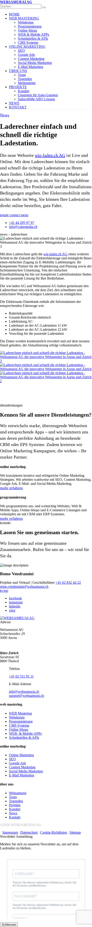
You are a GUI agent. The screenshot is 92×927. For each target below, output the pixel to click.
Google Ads (26, 55)
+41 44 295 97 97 (21, 223)
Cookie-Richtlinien (53, 832)
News (4, 115)
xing (12, 610)
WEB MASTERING (24, 18)
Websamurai (17, 793)
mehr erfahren (11, 488)
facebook (15, 598)
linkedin (14, 606)
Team (22, 75)
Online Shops (27, 30)
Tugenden (25, 79)
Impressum (10, 832)
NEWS (14, 103)
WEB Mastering (20, 713)
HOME (14, 14)
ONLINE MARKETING (27, 46)
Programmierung (30, 26)
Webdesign (25, 22)
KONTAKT (18, 107)
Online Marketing (21, 755)
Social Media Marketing (35, 63)
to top (4, 590)
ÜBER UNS (18, 71)
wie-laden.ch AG (50, 155)
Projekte (15, 805)
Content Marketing (31, 59)
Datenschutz (29, 832)
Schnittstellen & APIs (33, 38)
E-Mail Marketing (30, 67)
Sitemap (75, 832)
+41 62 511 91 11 (21, 676)
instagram (16, 602)
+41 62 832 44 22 (68, 582)
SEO (21, 50)
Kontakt (14, 817)
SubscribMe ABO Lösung (36, 99)
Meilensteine (27, 83)
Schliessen (9, 924)
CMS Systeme (28, 42)
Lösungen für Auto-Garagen (38, 95)
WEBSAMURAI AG (16, 2)
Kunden (23, 91)
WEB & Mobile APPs (33, 34)
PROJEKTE (18, 87)
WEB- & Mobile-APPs (25, 733)
